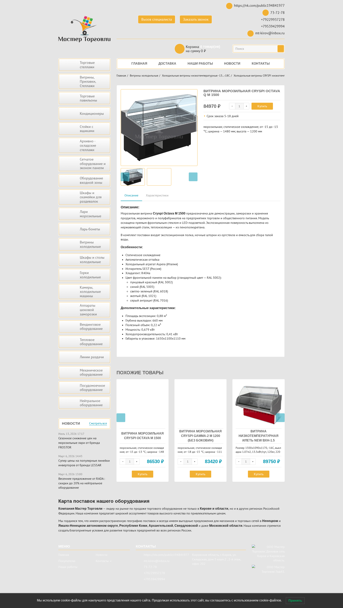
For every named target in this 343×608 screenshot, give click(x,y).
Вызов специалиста (156, 19)
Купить (262, 106)
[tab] (131, 195)
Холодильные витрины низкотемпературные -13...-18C (196, 75)
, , (216, 559)
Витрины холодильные (144, 75)
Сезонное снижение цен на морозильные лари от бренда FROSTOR (79, 442)
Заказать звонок (196, 19)
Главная (121, 75)
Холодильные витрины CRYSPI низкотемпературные (266, 75)
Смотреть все (98, 423)
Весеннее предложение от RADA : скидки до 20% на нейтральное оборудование (81, 483)
